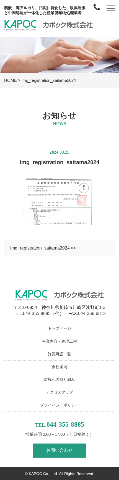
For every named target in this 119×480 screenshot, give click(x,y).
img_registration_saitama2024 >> (43, 248)
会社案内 (59, 366)
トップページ (59, 328)
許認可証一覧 (59, 354)
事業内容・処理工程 (59, 341)
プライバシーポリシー (59, 405)
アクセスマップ (59, 392)
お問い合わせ (59, 450)
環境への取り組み (59, 379)
